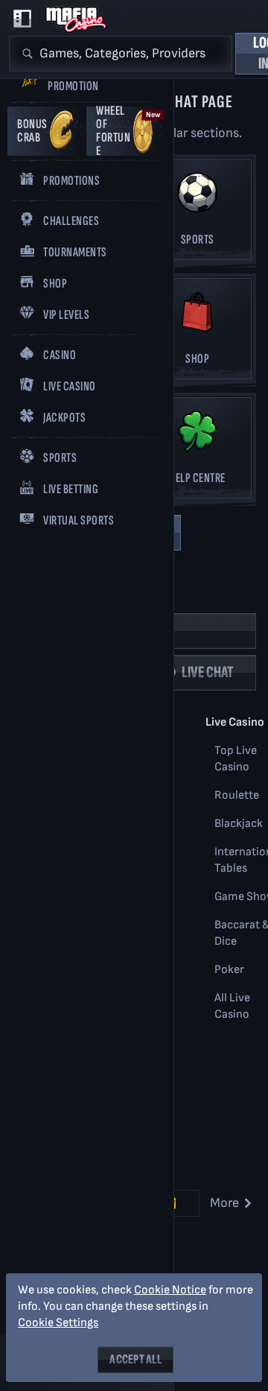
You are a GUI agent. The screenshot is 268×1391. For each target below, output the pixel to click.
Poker (229, 970)
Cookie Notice (170, 1290)
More (224, 1203)
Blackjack (238, 824)
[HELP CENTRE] (197, 452)
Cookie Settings (58, 1323)
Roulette (236, 795)
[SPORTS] (197, 213)
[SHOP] (197, 333)
